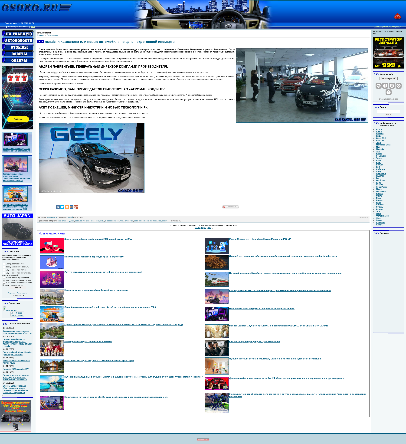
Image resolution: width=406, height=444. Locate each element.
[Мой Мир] (71, 207)
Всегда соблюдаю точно (15, 264)
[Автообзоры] (18, 60)
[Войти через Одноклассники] (389, 92)
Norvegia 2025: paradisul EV (16, 369)
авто (136, 221)
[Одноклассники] (67, 207)
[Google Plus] (76, 207)
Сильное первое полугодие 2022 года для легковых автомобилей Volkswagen (16, 377)
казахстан (62, 221)
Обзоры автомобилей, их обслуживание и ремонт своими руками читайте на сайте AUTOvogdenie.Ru (15, 389)
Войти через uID (388, 78)
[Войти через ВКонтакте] (379, 86)
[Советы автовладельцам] (18, 53)
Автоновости (52, 35)
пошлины (120, 221)
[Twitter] (62, 207)
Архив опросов (22, 293)
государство (163, 221)
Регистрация (389, 26)
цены (88, 221)
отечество (129, 221)
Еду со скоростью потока (16, 270)
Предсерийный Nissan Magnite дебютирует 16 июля (17, 353)
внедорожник (110, 221)
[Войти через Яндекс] (392, 86)
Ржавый (69, 217)
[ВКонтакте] (58, 207)
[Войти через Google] (399, 86)
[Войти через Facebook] (385, 86)
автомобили (80, 221)
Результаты (11, 293)
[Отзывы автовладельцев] (18, 47)
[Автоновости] (18, 40)
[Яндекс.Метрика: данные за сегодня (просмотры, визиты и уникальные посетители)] (10, 308)
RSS (33, 26)
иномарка (153, 221)
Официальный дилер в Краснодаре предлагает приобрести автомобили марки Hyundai (17, 342)
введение (70, 221)
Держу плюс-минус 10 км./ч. (17, 267)
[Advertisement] (388, 283)
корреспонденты (97, 221)
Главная (378, 26)
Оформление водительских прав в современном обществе (17, 332)
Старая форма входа (388, 99)
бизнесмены (144, 221)
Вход (398, 26)
